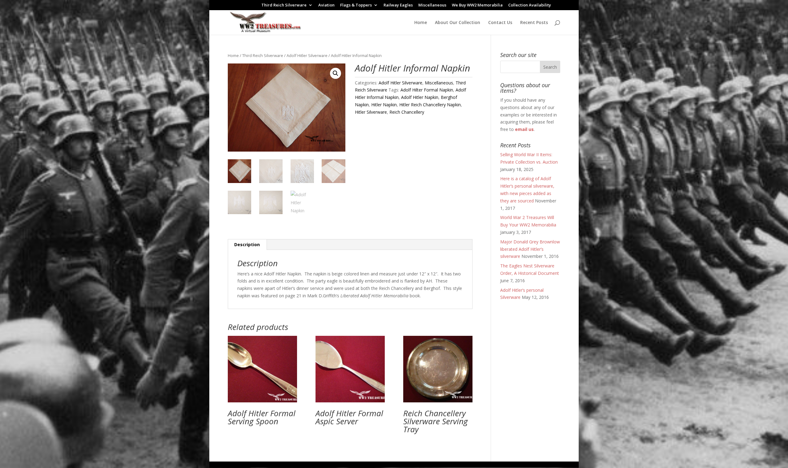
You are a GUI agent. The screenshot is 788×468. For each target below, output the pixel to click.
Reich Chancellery (406, 112)
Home (420, 22)
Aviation (326, 5)
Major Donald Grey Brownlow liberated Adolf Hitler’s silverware (530, 249)
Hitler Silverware (371, 112)
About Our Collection (457, 22)
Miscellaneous (432, 5)
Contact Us (500, 22)
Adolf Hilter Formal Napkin (426, 90)
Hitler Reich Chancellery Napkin (430, 105)
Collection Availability (529, 5)
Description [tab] (247, 244)
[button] (335, 73)
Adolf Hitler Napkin (419, 97)
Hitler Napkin (384, 105)
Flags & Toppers (356, 5)
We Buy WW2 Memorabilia (477, 5)
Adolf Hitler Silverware (307, 55)
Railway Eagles (398, 5)
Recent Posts (534, 22)
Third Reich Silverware (284, 5)
